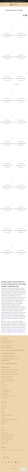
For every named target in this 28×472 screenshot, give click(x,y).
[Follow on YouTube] (15, 462)
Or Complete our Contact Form (8, 356)
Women (2, 413)
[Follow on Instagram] (8, 462)
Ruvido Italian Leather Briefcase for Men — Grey (21, 78)
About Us (3, 404)
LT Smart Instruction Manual (7, 380)
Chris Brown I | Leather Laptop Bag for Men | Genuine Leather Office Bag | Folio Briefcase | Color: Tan (20, 165)
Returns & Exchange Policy (7, 434)
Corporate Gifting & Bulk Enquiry (8, 371)
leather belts (15, 330)
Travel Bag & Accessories (6, 415)
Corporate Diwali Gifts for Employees (9, 374)
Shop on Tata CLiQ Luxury (7, 378)
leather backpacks (8, 330)
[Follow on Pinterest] (12, 462)
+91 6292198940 (20, 350)
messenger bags (19, 328)
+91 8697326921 (8, 347)
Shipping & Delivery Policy (7, 436)
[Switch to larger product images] (23, 15)
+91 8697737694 (12, 350)
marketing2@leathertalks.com (10, 363)
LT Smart (3, 417)
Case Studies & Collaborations (7, 395)
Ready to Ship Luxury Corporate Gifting (10, 369)
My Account (3, 430)
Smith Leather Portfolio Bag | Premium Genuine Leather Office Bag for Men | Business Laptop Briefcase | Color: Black (20, 143)
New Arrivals (4, 406)
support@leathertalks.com (21, 1)
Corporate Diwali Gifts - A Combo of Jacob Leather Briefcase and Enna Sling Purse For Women (21, 100)
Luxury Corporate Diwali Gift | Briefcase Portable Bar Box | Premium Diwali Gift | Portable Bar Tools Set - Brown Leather (7, 122)
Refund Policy (4, 443)
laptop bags (13, 328)
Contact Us (3, 387)
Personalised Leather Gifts (7, 376)
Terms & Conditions (5, 391)
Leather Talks (7, 33)
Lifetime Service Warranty (7, 439)
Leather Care (4, 397)
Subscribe (6, 457)
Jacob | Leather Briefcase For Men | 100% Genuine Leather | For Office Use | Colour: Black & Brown (7, 100)
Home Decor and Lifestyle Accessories (9, 419)
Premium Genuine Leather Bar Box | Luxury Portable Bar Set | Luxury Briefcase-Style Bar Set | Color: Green (20, 187)
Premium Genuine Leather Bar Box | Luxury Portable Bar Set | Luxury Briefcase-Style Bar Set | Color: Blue (7, 209)
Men (2, 410)
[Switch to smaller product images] (26, 15)
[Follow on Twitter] (5, 462)
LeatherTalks (21, 163)
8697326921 (13, 1)
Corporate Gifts (4, 421)
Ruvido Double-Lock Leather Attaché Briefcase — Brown (20, 57)
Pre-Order (3, 408)
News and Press (4, 389)
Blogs (2, 382)
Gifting (2, 423)
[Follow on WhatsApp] (19, 462)
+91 (8, 350)
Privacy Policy (4, 393)
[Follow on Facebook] (2, 462)
